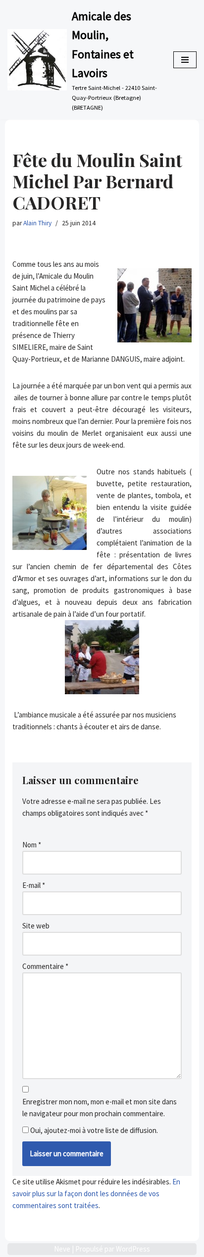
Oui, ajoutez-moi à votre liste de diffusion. (93, 1130)
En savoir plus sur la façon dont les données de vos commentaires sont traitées (96, 1193)
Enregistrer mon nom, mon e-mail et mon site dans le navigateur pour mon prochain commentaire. (99, 1107)
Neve (62, 1249)
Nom (31, 844)
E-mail (33, 885)
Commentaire (45, 966)
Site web (36, 925)
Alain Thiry (37, 223)
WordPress (133, 1249)
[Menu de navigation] (185, 59)
